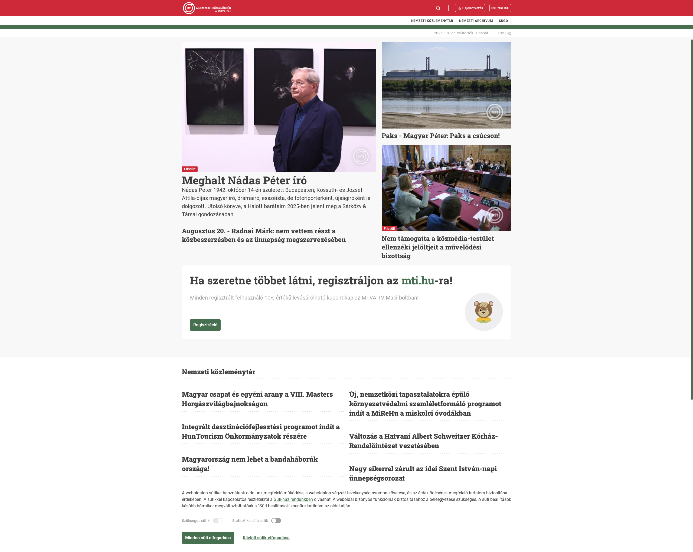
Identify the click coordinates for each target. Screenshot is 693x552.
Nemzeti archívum (476, 21)
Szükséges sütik (196, 521)
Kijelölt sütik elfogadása (266, 537)
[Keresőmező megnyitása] (438, 8)
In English (500, 8)
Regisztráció (205, 324)
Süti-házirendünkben (293, 499)
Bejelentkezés (472, 8)
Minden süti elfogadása (208, 537)
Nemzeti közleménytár (432, 21)
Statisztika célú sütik (250, 521)
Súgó (503, 21)
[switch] (218, 520)
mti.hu (417, 280)
